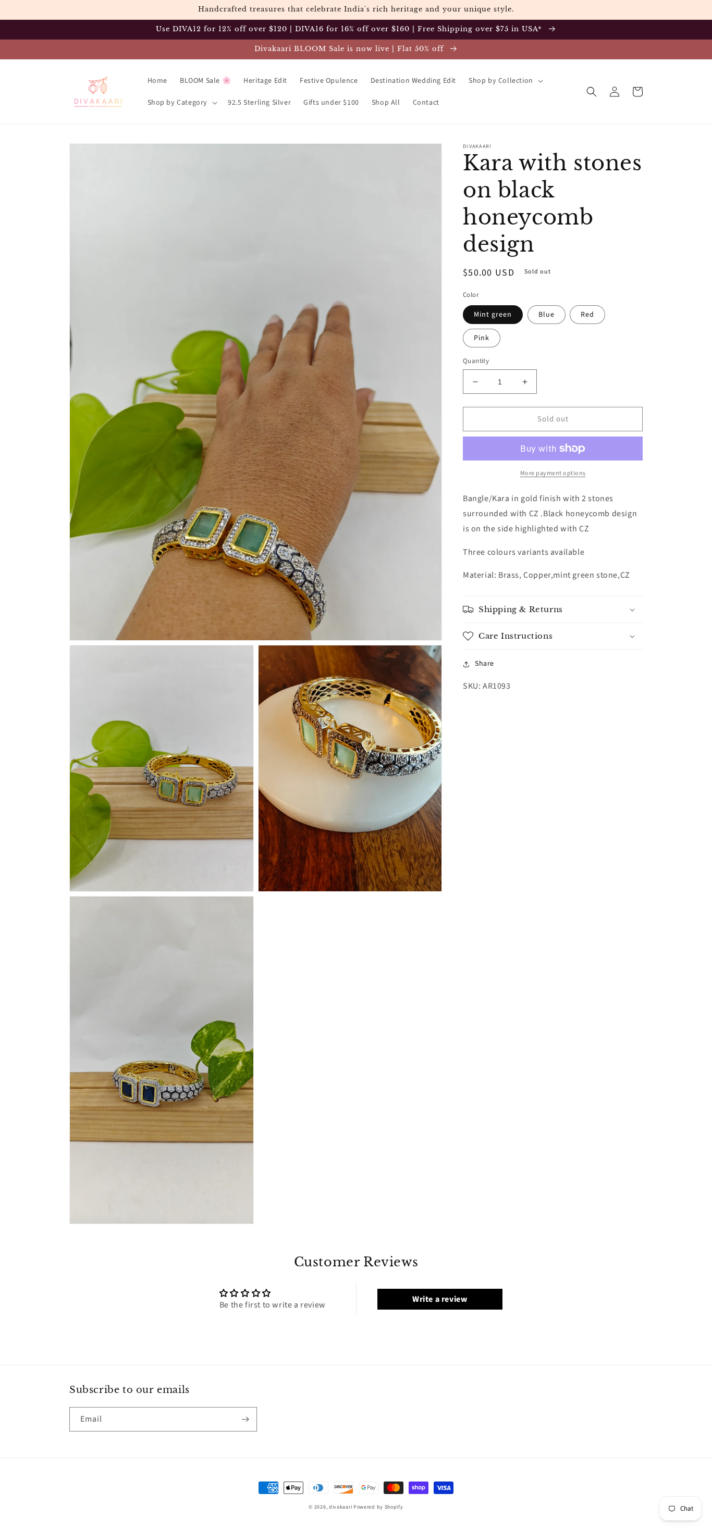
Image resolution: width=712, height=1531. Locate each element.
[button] (504, 81)
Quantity (476, 361)
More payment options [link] (553, 473)
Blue (546, 314)
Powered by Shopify (378, 1507)
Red (587, 314)
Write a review (439, 1299)
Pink (481, 338)
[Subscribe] (245, 1419)
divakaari (340, 1507)
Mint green (493, 314)
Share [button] (484, 663)
